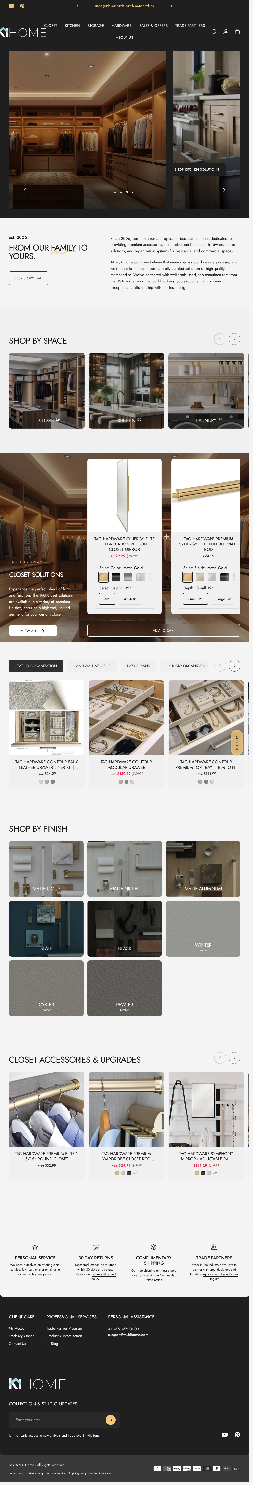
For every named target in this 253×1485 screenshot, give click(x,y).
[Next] (170, 6)
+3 (135, 1173)
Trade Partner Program (64, 1328)
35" (107, 598)
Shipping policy (77, 1473)
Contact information (100, 1473)
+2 (215, 1173)
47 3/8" (130, 598)
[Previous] (78, 6)
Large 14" (224, 598)
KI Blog (52, 1343)
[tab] (36, 666)
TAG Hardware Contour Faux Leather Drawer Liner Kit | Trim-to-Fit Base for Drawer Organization (46, 770)
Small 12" (195, 598)
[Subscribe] (111, 1420)
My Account (18, 1328)
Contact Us (17, 1343)
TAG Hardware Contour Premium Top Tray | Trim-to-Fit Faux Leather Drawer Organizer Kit (206, 770)
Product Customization (64, 1336)
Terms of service (55, 1473)
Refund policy (17, 1473)
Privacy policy (35, 1473)
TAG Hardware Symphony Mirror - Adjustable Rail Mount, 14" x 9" (206, 1158)
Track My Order (21, 1336)
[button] (236, 742)
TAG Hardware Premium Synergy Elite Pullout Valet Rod (208, 544)
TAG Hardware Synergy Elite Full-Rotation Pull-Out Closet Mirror (124, 544)
